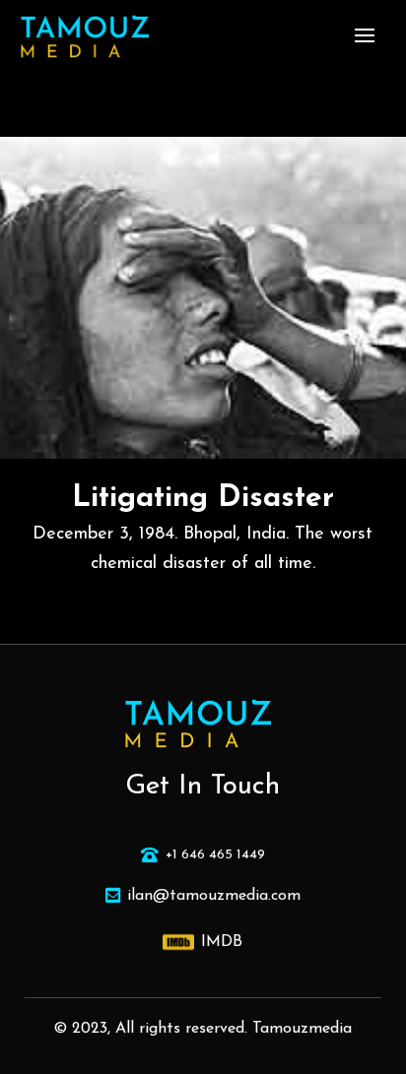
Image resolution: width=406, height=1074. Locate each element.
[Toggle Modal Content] (364, 35)
